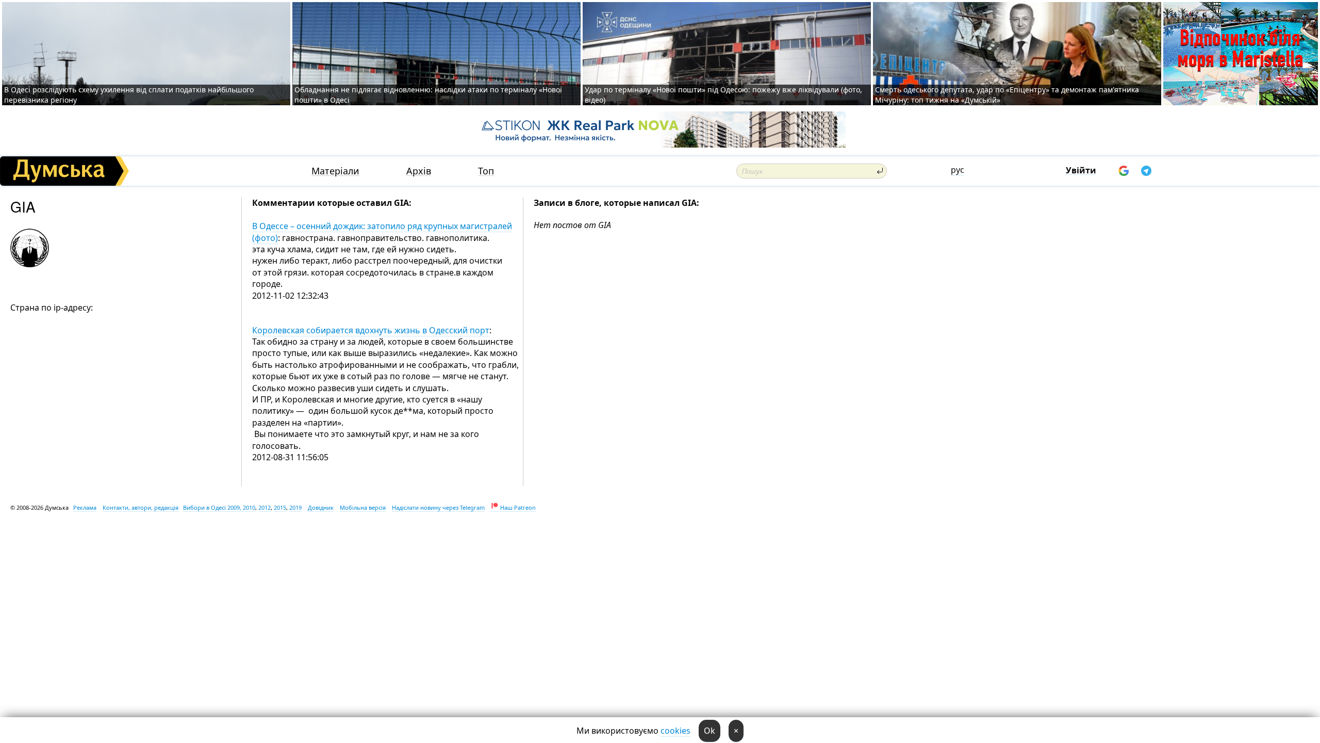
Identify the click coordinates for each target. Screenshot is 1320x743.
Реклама (84, 507)
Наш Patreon (518, 507)
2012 (264, 507)
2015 (280, 507)
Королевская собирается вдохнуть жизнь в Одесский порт (370, 330)
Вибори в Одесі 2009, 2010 (219, 507)
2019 (295, 507)
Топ (486, 171)
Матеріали (335, 171)
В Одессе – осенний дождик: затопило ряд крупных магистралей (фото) (382, 231)
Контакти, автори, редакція (140, 507)
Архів (418, 171)
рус (957, 169)
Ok (709, 730)
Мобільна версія (363, 507)
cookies (675, 730)
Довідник (321, 507)
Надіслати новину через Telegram (438, 507)
